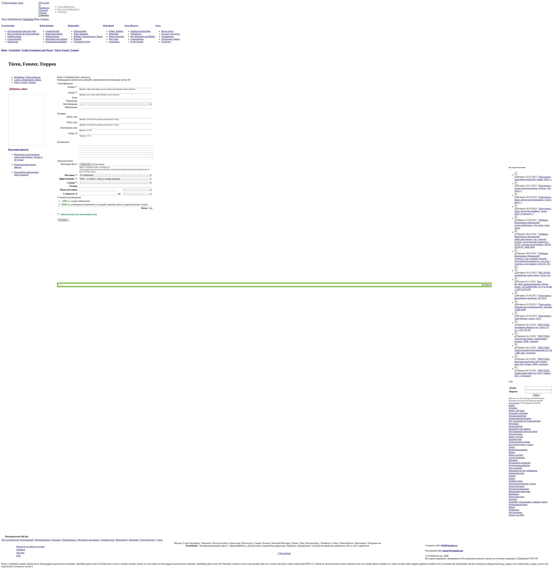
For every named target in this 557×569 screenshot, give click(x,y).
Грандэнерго (545, 177)
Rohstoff (78, 39)
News (4, 19)
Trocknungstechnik (517, 416)
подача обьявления (80, 201)
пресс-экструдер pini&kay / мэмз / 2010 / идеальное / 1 (530, 212)
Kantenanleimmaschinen (520, 418)
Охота (158, 25)
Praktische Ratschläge (141, 31)
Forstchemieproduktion (56, 41)
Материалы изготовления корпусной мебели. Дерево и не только (28, 157)
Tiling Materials (81, 34)
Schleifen (513, 408)
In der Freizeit (137, 41)
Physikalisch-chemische (519, 463)
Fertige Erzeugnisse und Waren (37, 50)
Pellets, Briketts (116, 31)
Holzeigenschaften (54, 34)
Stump (512, 405)
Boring (512, 452)
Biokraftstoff (108, 25)
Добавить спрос (18, 88)
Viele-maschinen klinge (519, 442)
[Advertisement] (99, 254)
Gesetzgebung (137, 39)
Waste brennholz (116, 36)
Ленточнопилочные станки (522, 483)
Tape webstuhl (515, 468)
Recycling (113, 39)
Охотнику (166, 41)
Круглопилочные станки (521, 444)
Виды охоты (167, 31)
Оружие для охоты (170, 34)
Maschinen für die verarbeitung (523, 470)
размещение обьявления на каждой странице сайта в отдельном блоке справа (109, 204)
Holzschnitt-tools (516, 486)
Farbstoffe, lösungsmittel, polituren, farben (528, 502)
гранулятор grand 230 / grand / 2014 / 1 (533, 179)
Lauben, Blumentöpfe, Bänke (27, 80)
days (540, 281)
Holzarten (513, 460)
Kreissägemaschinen (518, 504)
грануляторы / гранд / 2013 (527, 318)
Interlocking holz (516, 473)
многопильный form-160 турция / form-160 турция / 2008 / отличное (531, 362)
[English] (43, 10)
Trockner (513, 499)
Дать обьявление (66, 6)
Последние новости (18, 149)
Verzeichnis (28, 19)
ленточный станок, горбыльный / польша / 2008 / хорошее (531, 340)
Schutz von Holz (516, 515)
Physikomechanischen (519, 489)
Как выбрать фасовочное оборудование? (26, 173)
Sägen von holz (516, 436)
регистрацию (514, 403)
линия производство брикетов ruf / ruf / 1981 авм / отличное (533, 351)
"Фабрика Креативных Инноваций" (531, 221)
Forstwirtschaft (8, 25)
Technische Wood (82, 41)
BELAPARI (544, 272)
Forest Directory (131, 25)
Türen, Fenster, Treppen (67, 50)
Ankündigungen (14, 19)
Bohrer (512, 507)
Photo (36, 19)
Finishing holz (515, 439)
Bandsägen (514, 494)
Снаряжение (167, 36)
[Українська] (43, 8)
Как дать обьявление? (68, 9)
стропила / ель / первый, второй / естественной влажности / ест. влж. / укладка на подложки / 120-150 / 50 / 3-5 (532, 262)
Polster (512, 478)
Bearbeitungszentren (518, 450)
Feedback (62, 12)
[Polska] (42, 13)
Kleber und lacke (516, 410)
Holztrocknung (52, 36)
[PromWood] (284, 553)
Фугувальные (515, 512)
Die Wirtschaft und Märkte (143, 36)
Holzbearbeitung (47, 25)
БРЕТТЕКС (544, 324)
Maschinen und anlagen (56, 39)
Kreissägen (514, 423)
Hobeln (512, 476)
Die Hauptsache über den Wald (21, 31)
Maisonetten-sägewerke (519, 491)
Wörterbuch (136, 34)
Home (4, 50)
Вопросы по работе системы (30, 546)
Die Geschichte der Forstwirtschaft (23, 34)
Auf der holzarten (517, 457)
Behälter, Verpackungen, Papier (88, 36)
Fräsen (512, 447)
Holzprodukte (73, 25)
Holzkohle (114, 34)
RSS (18, 556)
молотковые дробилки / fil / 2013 (530, 298)
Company (44, 19)
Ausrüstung (114, 41)
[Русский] (43, 3)
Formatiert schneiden (518, 413)
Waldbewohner (14, 36)
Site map (20, 552)
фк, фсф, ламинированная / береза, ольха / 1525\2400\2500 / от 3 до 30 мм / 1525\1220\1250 (533, 287)
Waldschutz (12, 41)
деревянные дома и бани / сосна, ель (532, 275)
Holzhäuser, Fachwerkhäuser (27, 77)
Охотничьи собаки (170, 39)
